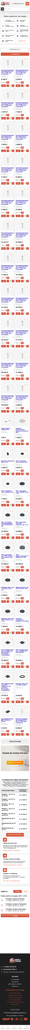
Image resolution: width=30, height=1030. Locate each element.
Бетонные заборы (15, 1000)
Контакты (15, 981)
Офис (25, 891)
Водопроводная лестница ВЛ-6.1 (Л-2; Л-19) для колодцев (21, 720)
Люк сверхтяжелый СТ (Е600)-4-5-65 (22, 556)
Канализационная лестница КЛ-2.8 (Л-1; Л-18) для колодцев (22, 104)
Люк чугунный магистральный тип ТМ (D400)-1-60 (7, 524)
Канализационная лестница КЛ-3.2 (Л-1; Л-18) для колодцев (22, 169)
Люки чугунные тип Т (9, 31)
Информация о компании (11, 850)
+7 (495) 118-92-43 (18, 3)
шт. (8, 82)
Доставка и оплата (15, 984)
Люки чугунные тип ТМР (9, 36)
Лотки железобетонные (15, 1002)
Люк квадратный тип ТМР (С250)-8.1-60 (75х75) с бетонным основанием (7, 687)
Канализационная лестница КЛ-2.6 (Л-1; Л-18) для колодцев (7, 72)
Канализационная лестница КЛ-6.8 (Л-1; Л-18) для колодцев (22, 332)
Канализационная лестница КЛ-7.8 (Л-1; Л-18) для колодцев (22, 397)
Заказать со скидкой (15, 762)
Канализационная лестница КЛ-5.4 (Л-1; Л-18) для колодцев (7, 300)
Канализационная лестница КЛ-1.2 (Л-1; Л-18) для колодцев (7, 169)
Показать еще (15, 741)
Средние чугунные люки (24, 26)
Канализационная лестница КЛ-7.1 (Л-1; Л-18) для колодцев (22, 300)
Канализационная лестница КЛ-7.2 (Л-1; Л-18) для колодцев (7, 365)
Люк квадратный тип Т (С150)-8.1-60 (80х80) (22, 651)
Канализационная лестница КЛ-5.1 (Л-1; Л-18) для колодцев (22, 267)
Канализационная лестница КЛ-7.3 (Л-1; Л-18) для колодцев (7, 332)
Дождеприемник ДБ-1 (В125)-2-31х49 (7, 720)
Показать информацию (4, 76)
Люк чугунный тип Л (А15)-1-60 (21, 461)
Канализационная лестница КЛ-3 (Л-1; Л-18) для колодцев (7, 137)
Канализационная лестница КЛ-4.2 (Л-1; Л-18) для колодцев (22, 235)
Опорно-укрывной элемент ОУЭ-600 (22, 620)
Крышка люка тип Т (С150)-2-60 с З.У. (7, 589)
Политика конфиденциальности (15, 1012)
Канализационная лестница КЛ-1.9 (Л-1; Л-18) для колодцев (7, 104)
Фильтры (16, 54)
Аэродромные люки (9, 41)
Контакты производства (11, 880)
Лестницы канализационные (10, 21)
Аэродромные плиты (15, 995)
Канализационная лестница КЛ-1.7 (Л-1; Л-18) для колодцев (22, 202)
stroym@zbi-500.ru (10, 969)
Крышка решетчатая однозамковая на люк (22, 430)
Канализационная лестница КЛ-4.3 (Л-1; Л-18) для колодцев (7, 267)
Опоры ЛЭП (15, 1004)
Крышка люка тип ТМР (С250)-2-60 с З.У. (7, 620)
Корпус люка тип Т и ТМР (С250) (22, 684)
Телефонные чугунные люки (24, 36)
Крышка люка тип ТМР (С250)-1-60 (22, 588)
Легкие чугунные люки (9, 26)
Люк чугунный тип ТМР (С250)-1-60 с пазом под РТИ (7, 556)
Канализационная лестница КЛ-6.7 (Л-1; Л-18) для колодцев (22, 365)
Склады (17, 891)
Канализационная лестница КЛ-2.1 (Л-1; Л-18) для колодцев (22, 72)
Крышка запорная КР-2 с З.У (7, 461)
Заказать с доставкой (15, 834)
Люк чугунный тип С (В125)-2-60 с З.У (22, 492)
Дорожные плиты (15, 993)
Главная (3, 13)
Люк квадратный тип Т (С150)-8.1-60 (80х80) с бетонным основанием (7, 652)
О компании (15, 979)
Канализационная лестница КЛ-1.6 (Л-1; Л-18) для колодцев (7, 202)
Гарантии (15, 986)
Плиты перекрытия (15, 997)
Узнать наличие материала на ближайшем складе (15, 915)
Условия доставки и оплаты (12, 865)
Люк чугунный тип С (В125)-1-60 (7, 491)
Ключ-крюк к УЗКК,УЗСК (6, 429)
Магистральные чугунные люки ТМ (24, 30)
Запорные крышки (23, 21)
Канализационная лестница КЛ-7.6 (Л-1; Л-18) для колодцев (7, 397)
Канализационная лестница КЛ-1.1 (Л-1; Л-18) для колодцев (22, 137)
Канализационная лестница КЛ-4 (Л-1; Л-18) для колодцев (7, 235)
